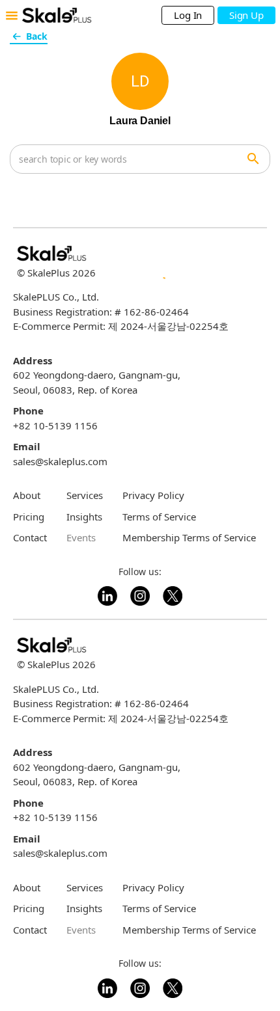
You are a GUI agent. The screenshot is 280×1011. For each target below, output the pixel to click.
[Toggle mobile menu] (11, 15)
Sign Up (246, 14)
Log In (188, 14)
